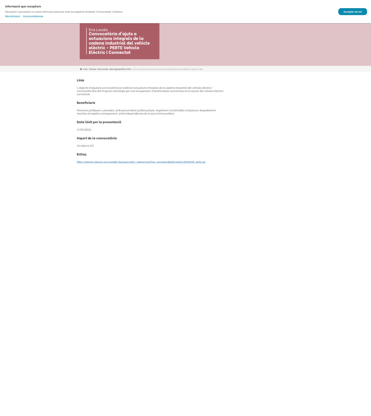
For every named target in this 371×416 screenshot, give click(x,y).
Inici (85, 69)
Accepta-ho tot (352, 11)
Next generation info (120, 69)
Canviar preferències (33, 16)
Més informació (12, 16)
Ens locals (103, 69)
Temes (92, 69)
